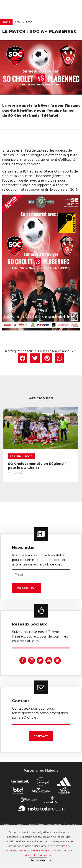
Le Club (15, 456)
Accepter (38, 860)
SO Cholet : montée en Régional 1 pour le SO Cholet (37, 466)
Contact (40, 736)
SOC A (6, 22)
